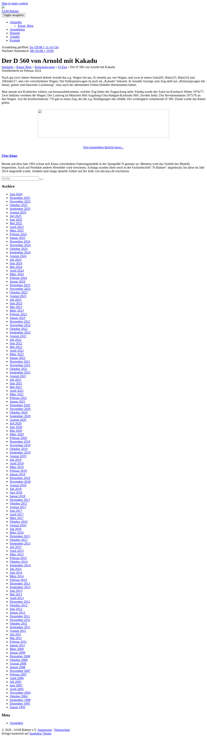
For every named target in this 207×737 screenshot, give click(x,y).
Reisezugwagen (45, 67)
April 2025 (17, 227)
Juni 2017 (16, 510)
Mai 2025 (16, 223)
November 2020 (20, 409)
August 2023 (18, 296)
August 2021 (18, 376)
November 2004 (20, 692)
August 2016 (18, 525)
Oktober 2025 (18, 205)
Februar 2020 (18, 438)
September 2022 (20, 332)
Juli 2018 (15, 489)
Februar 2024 (18, 278)
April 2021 (17, 390)
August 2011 (18, 630)
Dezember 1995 (20, 703)
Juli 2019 (15, 459)
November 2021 (20, 365)
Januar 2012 (17, 612)
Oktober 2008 (18, 660)
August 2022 (18, 336)
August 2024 (18, 256)
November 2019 (20, 445)
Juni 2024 (16, 263)
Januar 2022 (17, 358)
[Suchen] (41, 179)
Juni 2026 (16, 194)
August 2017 (18, 507)
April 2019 (17, 463)
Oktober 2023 (18, 292)
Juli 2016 (15, 529)
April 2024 (17, 270)
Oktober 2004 (18, 696)
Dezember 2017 (20, 500)
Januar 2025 (17, 238)
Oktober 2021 (18, 369)
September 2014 (20, 565)
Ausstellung (17, 29)
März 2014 (17, 576)
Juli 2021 (15, 379)
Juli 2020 (15, 423)
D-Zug (62, 67)
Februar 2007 (18, 674)
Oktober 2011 (18, 623)
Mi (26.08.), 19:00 (42, 51)
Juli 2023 (15, 299)
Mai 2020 (16, 430)
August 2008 (18, 663)
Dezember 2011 (20, 616)
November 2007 (20, 671)
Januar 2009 (17, 652)
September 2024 (20, 252)
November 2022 (20, 325)
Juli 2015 (15, 547)
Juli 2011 (15, 634)
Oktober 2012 (18, 605)
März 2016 (17, 532)
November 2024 (20, 245)
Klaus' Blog (24, 67)
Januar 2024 (17, 281)
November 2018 (20, 481)
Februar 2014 (18, 580)
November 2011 (20, 620)
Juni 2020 (16, 427)
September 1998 (20, 700)
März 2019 (17, 467)
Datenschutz (62, 730)
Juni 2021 (16, 383)
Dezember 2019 (20, 441)
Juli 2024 (15, 259)
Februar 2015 (18, 558)
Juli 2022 (15, 339)
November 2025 (20, 201)
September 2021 (20, 372)
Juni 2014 (16, 572)
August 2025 (18, 212)
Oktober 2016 (18, 521)
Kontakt (15, 40)
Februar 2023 (18, 314)
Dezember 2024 (20, 241)
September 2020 (20, 416)
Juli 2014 (15, 569)
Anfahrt (15, 36)
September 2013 (20, 587)
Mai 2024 (16, 267)
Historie (15, 33)
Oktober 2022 (18, 328)
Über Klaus (9, 155)
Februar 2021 (18, 398)
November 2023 (20, 288)
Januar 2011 (17, 645)
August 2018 (18, 485)
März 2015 (17, 554)
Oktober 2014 (18, 561)
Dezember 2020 (20, 405)
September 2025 (20, 208)
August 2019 (18, 456)
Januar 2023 (17, 318)
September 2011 (20, 627)
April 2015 (17, 550)
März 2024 (17, 274)
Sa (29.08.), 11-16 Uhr (44, 47)
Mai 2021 (16, 387)
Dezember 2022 (20, 321)
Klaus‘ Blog (25, 25)
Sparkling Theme (40, 733)
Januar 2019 (17, 474)
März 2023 (17, 310)
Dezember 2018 (20, 478)
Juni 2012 (16, 609)
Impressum (45, 730)
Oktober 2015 (18, 540)
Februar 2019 (18, 470)
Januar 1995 (17, 707)
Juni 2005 (16, 685)
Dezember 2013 (20, 583)
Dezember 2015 (20, 536)
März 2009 (17, 649)
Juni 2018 (16, 492)
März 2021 (17, 394)
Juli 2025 (15, 216)
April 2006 (17, 678)
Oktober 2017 (18, 503)
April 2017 (17, 514)
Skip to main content (15, 3)
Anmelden (16, 723)
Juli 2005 (15, 681)
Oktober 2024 (18, 248)
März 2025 (17, 230)
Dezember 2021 (20, 361)
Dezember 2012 (20, 601)
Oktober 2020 (18, 412)
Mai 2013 (16, 594)
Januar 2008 (17, 667)
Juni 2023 (16, 303)
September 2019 (20, 452)
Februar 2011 (18, 641)
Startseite (7, 67)
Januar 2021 (17, 401)
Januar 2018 (17, 496)
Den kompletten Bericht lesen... (103, 147)
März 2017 (17, 518)
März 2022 (17, 354)
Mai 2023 (16, 307)
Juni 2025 (16, 219)
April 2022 (17, 350)
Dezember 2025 (20, 198)
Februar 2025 (18, 234)
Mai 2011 (16, 638)
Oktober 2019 (18, 449)
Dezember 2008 (20, 656)
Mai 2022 (16, 347)
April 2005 (17, 689)
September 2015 (20, 543)
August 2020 (18, 419)
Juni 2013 (16, 590)
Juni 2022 (16, 343)
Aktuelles (16, 22)
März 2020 (17, 434)
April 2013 (17, 598)
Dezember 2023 (20, 285)
